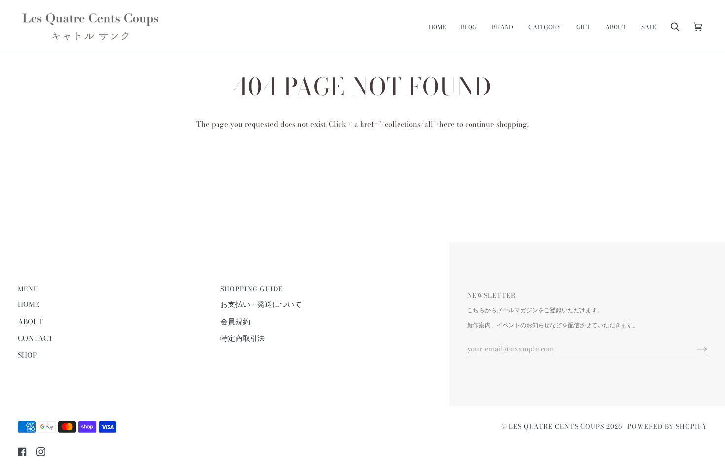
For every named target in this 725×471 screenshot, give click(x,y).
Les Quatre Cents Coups (556, 426)
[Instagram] (40, 451)
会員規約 (235, 321)
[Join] (694, 349)
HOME (28, 304)
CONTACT (35, 338)
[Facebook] (22, 451)
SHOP (27, 355)
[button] (502, 27)
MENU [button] (28, 289)
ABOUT (30, 321)
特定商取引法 (242, 338)
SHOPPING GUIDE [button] (251, 289)
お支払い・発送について (261, 304)
